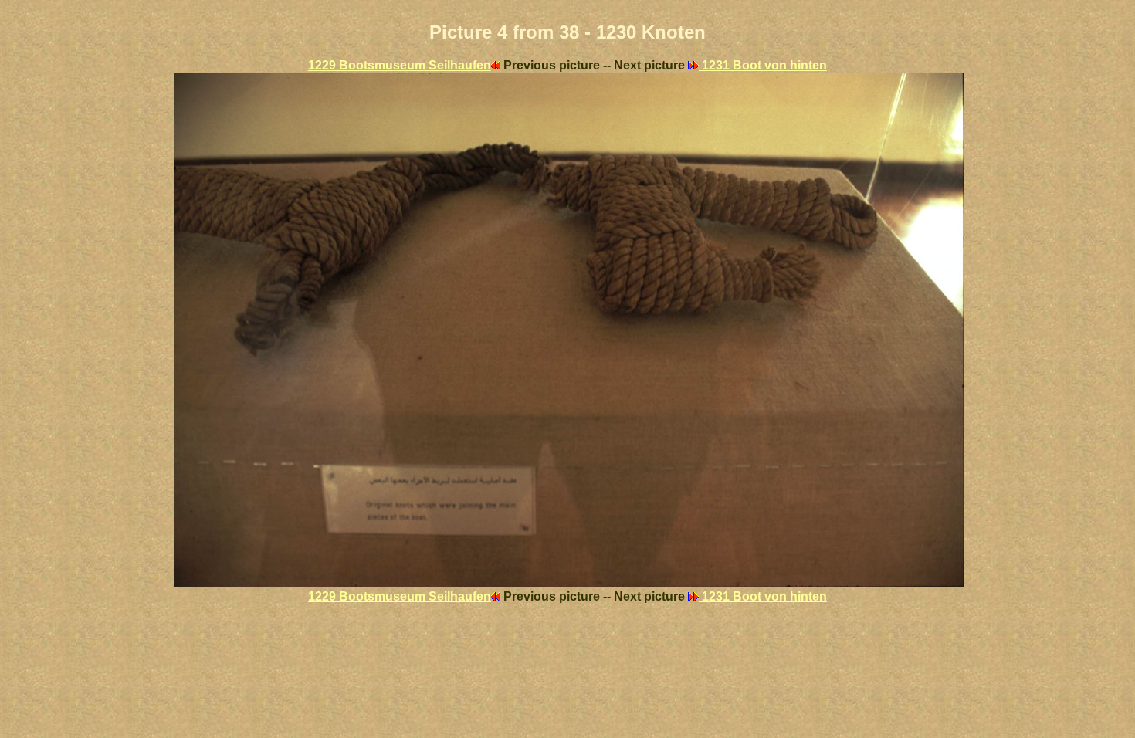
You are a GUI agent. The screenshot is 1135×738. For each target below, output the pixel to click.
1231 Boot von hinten (763, 65)
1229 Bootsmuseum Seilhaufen (399, 65)
